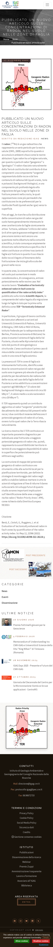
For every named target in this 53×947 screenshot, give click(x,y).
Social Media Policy (26, 822)
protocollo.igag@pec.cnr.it (28, 789)
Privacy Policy (26, 813)
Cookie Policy (26, 817)
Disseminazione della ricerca (26, 857)
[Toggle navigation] (47, 4)
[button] (14, 921)
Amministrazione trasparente (26, 871)
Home (6, 39)
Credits (26, 832)
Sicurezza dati (26, 827)
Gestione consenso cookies (28, 836)
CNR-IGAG (39, 930)
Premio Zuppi (26, 866)
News (15, 39)
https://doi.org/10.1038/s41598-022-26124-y (23, 536)
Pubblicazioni (26, 852)
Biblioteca (26, 885)
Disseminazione (10, 602)
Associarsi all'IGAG (26, 880)
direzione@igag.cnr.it (29, 783)
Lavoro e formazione (26, 876)
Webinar (26, 861)
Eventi (5, 597)
